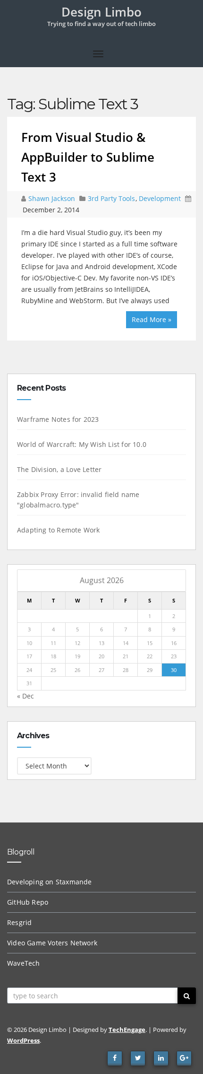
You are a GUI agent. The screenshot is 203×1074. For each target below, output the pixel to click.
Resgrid (19, 922)
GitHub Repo (27, 902)
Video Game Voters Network (52, 942)
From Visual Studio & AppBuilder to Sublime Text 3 (87, 157)
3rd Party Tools (111, 198)
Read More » (151, 319)
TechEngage (127, 1029)
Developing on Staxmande (49, 881)
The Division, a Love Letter (59, 469)
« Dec (25, 695)
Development (160, 198)
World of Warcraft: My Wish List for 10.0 (81, 444)
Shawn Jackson (52, 198)
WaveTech (23, 963)
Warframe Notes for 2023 (58, 419)
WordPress (23, 1040)
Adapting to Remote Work (58, 529)
